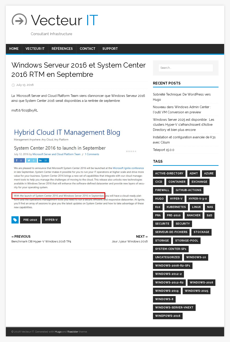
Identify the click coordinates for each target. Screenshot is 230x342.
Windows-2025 (196, 290)
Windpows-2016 (167, 315)
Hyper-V (176, 198)
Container (176, 181)
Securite (162, 223)
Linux (196, 207)
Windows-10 (196, 257)
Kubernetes (176, 207)
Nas (210, 207)
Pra (158, 215)
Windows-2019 (167, 290)
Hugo (159, 198)
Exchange (199, 181)
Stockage (201, 232)
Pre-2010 (174, 215)
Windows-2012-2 (168, 274)
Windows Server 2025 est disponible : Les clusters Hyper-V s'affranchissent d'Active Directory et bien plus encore (183, 125)
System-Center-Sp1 (170, 249)
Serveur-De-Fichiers (171, 232)
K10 (157, 207)
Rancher (193, 215)
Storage (162, 240)
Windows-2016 (201, 282)
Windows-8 (164, 299)
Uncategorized (167, 257)
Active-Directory (169, 173)
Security (183, 223)
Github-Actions (188, 190)
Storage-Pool (186, 240)
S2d (209, 215)
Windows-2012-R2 (169, 282)
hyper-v (51, 219)
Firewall (162, 190)
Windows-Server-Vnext (174, 307)
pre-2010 (30, 219)
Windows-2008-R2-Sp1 (172, 265)
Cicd (158, 181)
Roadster (72, 331)
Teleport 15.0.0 (163, 150)
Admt (194, 173)
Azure (209, 173)
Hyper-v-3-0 (198, 198)
